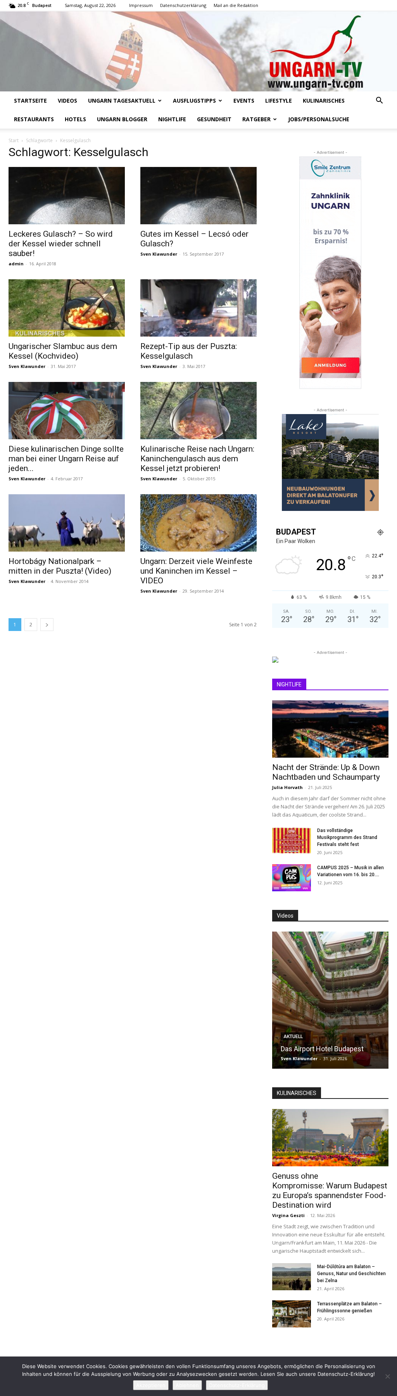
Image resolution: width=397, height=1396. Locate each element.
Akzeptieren (151, 1385)
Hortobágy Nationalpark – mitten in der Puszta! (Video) (60, 566)
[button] (379, 101)
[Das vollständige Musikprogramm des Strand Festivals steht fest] (291, 840)
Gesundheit (214, 119)
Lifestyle (278, 100)
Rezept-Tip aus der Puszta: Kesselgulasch (188, 351)
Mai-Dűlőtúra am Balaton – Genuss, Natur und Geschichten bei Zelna (351, 1273)
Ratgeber (256, 119)
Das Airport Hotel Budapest (322, 1049)
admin (16, 263)
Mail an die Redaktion (236, 5)
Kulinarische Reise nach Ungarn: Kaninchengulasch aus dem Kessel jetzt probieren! (197, 458)
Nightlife (172, 119)
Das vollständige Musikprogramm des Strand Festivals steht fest (347, 837)
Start (14, 140)
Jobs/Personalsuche (318, 119)
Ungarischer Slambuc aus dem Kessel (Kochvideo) (63, 351)
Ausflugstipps (194, 100)
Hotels (75, 119)
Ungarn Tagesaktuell (121, 100)
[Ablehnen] (387, 1376)
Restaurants (34, 119)
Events (243, 100)
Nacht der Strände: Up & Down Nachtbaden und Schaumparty (326, 772)
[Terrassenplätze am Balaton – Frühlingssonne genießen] (291, 1313)
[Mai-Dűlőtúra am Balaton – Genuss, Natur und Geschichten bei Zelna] (291, 1276)
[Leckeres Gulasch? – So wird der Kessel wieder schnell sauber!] (67, 195)
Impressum (141, 5)
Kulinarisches (324, 100)
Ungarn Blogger (122, 119)
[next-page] (47, 624)
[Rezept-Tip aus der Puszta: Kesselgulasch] (198, 308)
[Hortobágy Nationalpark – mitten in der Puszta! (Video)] (67, 523)
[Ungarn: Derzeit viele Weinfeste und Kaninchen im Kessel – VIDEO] (198, 523)
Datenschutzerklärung (183, 5)
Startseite (30, 100)
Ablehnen (187, 1385)
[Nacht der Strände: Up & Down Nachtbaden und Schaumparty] (330, 729)
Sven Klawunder (158, 254)
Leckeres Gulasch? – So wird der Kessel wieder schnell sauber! (61, 243)
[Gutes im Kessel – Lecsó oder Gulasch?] (198, 195)
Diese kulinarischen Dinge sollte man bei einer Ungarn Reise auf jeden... (66, 458)
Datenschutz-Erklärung (237, 1385)
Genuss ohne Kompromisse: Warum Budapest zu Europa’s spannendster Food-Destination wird (329, 1190)
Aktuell (293, 1036)
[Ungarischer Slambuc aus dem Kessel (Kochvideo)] (67, 308)
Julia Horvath (287, 787)
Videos (67, 100)
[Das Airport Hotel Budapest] (330, 1000)
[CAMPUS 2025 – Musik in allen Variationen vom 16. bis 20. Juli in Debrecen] (291, 877)
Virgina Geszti (288, 1215)
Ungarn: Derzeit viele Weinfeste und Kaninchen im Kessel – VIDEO (196, 571)
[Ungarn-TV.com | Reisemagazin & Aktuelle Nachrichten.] (198, 51)
